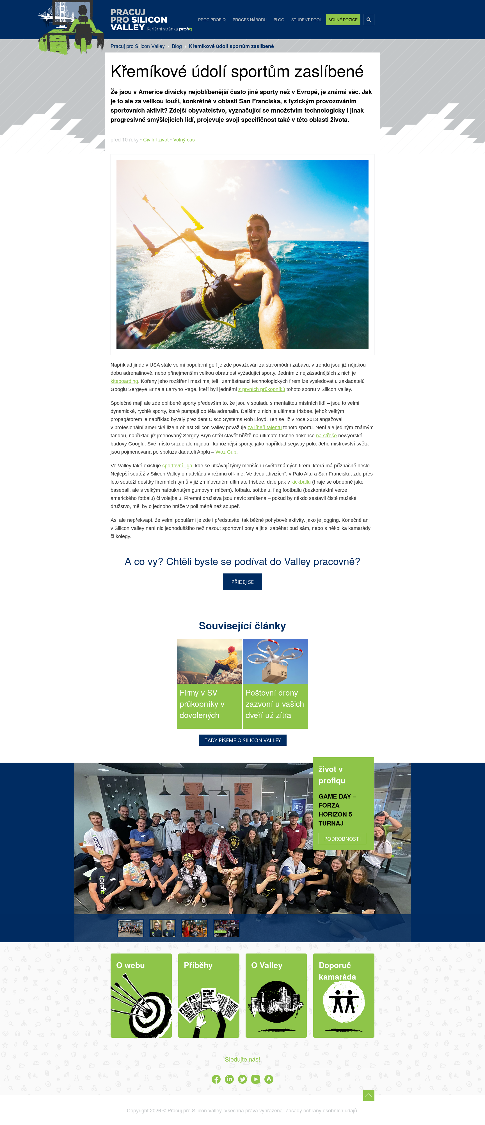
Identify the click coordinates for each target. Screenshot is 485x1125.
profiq (169, 29)
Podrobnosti (342, 838)
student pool (306, 19)
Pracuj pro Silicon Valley (139, 19)
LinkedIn (229, 1079)
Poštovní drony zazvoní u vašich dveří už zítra (275, 703)
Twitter (242, 1079)
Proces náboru (250, 19)
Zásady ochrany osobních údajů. (321, 1110)
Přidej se (242, 581)
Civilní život (156, 139)
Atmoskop (268, 1079)
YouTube (255, 1079)
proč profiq (212, 19)
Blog (279, 19)
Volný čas (184, 139)
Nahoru (368, 1095)
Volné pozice (343, 19)
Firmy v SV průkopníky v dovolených (202, 703)
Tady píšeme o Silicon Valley (242, 740)
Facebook (216, 1079)
